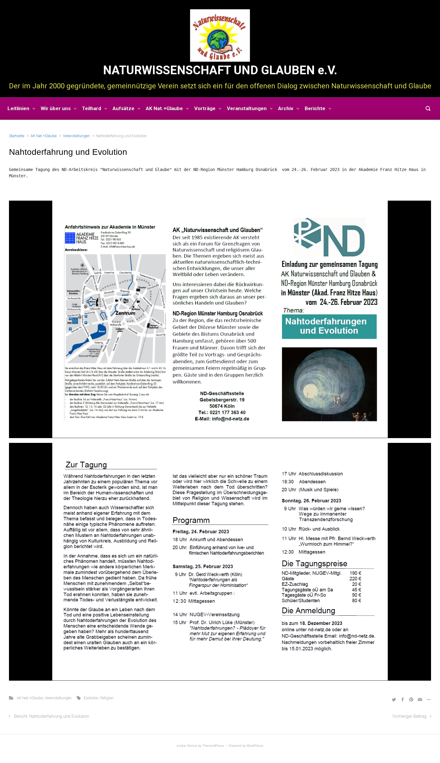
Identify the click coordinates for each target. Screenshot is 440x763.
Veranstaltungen (76, 136)
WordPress (255, 746)
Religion (106, 698)
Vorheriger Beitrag (409, 716)
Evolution (91, 698)
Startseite (16, 136)
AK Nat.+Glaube (44, 136)
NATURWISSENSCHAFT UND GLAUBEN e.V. (220, 70)
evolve (181, 746)
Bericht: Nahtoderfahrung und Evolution (51, 716)
